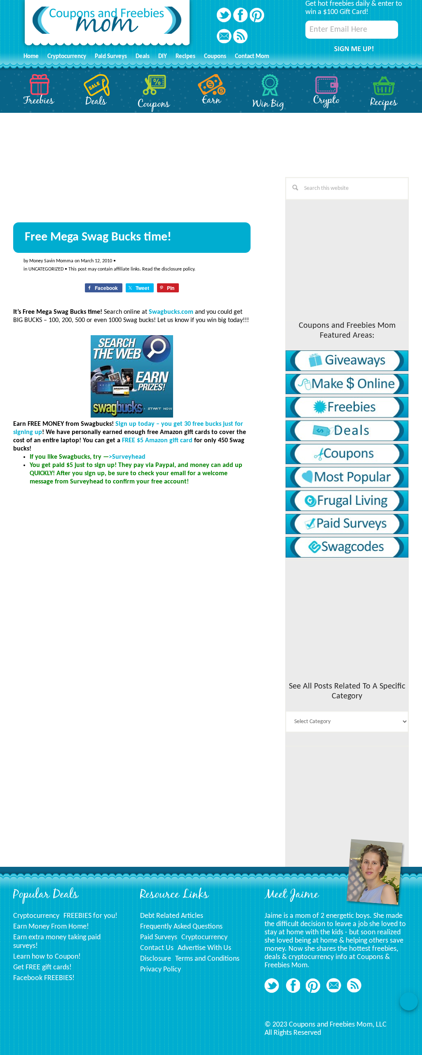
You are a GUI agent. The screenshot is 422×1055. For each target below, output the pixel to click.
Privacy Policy (160, 969)
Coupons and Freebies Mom (107, 25)
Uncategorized (45, 269)
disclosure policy (178, 269)
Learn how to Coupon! (47, 957)
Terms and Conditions (207, 959)
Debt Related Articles (171, 916)
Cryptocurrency (36, 916)
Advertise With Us (204, 948)
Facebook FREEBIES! (44, 978)
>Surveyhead (127, 457)
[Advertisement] (75, 746)
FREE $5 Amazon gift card (157, 440)
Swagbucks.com (171, 312)
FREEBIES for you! (90, 916)
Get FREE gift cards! (42, 967)
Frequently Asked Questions (181, 927)
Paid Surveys (158, 937)
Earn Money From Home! (51, 927)
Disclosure (155, 959)
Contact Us (156, 948)
